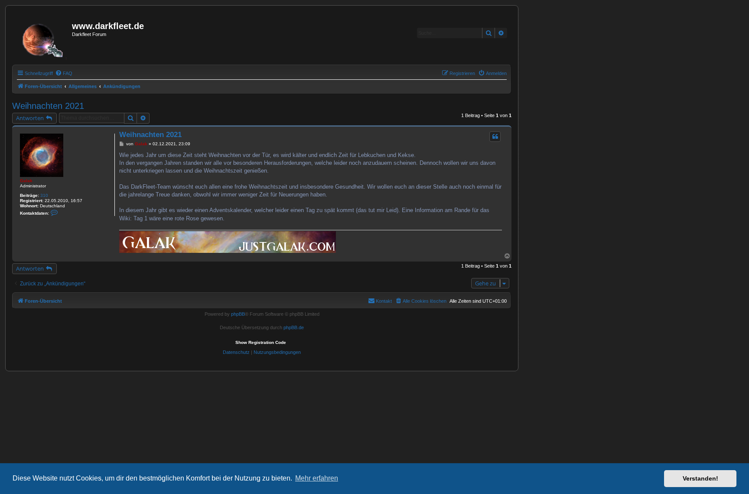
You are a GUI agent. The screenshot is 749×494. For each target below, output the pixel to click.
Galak (26, 180)
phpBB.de (293, 327)
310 (44, 195)
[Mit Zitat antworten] (495, 136)
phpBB (238, 314)
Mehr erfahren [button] (316, 478)
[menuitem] (63, 73)
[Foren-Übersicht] (43, 38)
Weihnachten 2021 (48, 106)
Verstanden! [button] (700, 478)
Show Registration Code (260, 342)
